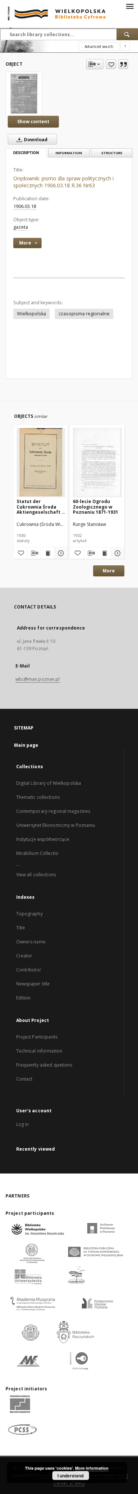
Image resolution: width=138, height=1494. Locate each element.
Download (35, 139)
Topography (29, 914)
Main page (26, 745)
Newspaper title (33, 984)
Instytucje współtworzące (43, 839)
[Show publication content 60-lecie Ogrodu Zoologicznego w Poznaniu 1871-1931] (104, 553)
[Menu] (129, 6)
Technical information (39, 1051)
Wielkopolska (31, 314)
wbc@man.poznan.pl (37, 679)
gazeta (20, 227)
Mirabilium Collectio (37, 853)
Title (20, 928)
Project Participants (36, 1037)
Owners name (31, 942)
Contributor (28, 970)
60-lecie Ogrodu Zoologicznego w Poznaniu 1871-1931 (95, 506)
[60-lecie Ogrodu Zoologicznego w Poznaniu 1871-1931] (97, 462)
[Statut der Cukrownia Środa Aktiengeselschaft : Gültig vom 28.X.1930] (41, 462)
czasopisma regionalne (84, 314)
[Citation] (123, 64)
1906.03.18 (24, 206)
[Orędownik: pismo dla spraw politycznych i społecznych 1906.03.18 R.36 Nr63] (24, 94)
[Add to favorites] (111, 64)
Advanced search (99, 46)
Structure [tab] (111, 152)
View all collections (36, 874)
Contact (24, 1079)
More (109, 571)
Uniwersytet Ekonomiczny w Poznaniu (55, 825)
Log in (22, 1124)
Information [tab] (69, 152)
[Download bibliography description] (33, 553)
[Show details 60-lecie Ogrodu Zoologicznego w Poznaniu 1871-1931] (116, 553)
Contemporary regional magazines (53, 811)
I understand (70, 1475)
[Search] (127, 34)
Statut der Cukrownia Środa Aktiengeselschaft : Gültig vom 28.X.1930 (40, 506)
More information (92, 1468)
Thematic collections (38, 797)
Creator (24, 956)
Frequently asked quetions (44, 1065)
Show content (33, 121)
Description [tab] (26, 152)
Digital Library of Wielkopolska (48, 783)
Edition (23, 998)
